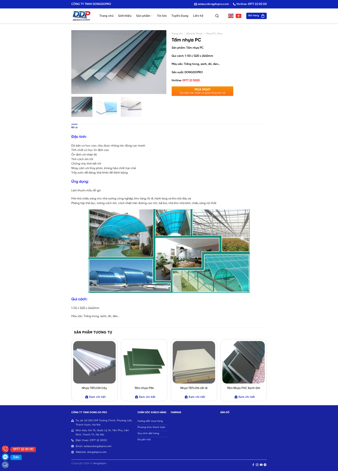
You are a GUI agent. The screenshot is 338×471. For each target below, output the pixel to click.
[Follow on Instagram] (257, 464)
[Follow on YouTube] (261, 464)
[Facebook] (5, 464)
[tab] (74, 127)
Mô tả (74, 127)
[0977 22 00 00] (5, 448)
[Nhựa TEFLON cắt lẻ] (194, 362)
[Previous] (77, 62)
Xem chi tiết (97, 397)
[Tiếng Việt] (239, 15)
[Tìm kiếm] (217, 16)
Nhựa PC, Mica (214, 33)
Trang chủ (106, 15)
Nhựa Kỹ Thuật (194, 33)
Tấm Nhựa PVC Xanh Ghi (243, 388)
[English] (231, 15)
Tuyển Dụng (179, 15)
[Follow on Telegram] (265, 464)
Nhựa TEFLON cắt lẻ (194, 388)
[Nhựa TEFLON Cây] (94, 362)
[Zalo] (5, 456)
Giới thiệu (125, 15)
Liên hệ (198, 15)
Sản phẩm (143, 15)
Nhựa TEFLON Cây (94, 388)
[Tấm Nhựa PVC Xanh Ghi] (243, 362)
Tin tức (162, 15)
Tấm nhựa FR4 (144, 388)
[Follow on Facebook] (253, 464)
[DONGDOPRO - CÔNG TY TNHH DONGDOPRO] (82, 15)
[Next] (160, 62)
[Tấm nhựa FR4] (144, 362)
